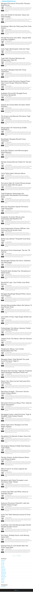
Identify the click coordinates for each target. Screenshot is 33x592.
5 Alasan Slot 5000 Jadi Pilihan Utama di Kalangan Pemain (14, 492)
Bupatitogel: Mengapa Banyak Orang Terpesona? (13, 140)
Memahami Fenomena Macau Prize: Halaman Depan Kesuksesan (16, 404)
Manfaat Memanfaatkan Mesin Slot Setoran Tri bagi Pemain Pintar (16, 306)
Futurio (18, 590)
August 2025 (3, 578)
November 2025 (3, 573)
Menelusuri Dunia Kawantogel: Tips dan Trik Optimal (15, 251)
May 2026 (2, 564)
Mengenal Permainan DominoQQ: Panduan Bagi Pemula (15, 4)
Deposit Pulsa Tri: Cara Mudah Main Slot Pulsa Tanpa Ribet (14, 546)
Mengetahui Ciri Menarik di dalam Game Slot (16, 436)
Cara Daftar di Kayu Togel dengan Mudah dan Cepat (16, 317)
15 (17, 555)
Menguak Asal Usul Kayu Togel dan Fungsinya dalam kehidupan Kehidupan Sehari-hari (16, 371)
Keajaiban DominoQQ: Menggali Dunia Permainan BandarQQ (14, 94)
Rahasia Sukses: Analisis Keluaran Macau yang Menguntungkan (15, 458)
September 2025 (3, 576)
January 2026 (3, 570)
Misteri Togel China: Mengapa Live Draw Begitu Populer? (14, 425)
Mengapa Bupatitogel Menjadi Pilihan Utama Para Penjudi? (16, 295)
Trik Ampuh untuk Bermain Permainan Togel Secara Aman (15, 117)
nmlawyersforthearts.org (8, 1)
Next (19, 555)
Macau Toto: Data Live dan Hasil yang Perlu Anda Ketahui (15, 382)
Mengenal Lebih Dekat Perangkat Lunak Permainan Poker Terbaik (14, 481)
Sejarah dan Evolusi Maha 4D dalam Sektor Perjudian (15, 105)
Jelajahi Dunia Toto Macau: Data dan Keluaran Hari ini (16, 339)
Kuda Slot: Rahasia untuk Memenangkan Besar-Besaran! (14, 151)
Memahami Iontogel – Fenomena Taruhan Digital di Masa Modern (15, 392)
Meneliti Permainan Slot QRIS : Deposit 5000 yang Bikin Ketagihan (16, 38)
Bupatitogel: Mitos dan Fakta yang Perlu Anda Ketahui (16, 27)
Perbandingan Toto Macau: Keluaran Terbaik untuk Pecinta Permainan (16, 329)
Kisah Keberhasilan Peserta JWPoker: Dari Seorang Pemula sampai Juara (15, 229)
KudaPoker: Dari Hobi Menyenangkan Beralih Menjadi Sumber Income (16, 526)
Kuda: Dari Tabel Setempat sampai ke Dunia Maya (15, 515)
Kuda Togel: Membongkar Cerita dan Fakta (15, 49)
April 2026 (2, 566)
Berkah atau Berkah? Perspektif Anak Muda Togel (15, 239)
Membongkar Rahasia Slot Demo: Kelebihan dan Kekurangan (16, 261)
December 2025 (3, 572)
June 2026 (2, 563)
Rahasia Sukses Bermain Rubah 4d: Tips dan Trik (16, 163)
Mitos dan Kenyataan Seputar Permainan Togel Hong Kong (14, 207)
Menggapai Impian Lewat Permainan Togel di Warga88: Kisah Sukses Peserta (16, 415)
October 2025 (3, 575)
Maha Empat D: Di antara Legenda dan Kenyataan (14, 469)
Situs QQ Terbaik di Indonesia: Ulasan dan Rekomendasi (15, 16)
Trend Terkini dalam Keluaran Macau (13, 173)
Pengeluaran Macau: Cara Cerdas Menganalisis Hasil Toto (12, 350)
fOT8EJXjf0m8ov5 (9, 6)
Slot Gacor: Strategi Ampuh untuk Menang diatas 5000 (15, 536)
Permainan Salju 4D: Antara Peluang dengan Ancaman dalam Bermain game (16, 184)
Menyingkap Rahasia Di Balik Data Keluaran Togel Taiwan (15, 447)
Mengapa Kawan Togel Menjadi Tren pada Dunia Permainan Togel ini (15, 360)
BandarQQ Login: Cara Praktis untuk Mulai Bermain (15, 283)
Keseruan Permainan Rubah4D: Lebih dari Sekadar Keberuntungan (15, 504)
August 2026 (3, 560)
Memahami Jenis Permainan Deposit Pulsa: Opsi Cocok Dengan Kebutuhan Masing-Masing (15, 83)
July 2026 (2, 561)
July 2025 (2, 579)
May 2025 (2, 582)
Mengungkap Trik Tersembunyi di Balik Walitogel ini (14, 128)
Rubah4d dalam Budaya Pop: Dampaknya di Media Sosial (15, 272)
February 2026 (3, 569)
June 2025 (2, 581)
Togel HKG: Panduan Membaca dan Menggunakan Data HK (13, 59)
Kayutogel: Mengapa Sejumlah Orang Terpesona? (13, 70)
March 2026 (3, 567)
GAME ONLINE (3, 586)
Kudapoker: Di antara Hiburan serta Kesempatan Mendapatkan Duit (12, 218)
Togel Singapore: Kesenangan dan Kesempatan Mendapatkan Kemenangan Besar (14, 195)
